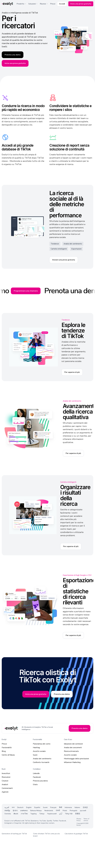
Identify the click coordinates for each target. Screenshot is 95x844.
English (29, 807)
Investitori (6, 773)
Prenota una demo (40, 781)
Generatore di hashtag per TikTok (14, 834)
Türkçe (41, 814)
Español (37, 807)
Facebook (37, 777)
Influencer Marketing (72, 762)
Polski (65, 810)
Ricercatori (6, 777)
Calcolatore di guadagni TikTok (76, 834)
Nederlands (48, 810)
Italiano (77, 807)
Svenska (8, 814)
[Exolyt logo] (7, 4)
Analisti (5, 784)
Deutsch (20, 807)
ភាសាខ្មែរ (7, 810)
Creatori (5, 781)
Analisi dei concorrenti (73, 747)
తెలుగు (16, 814)
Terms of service (86, 819)
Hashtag (36, 747)
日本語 (85, 807)
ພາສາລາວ (24, 810)
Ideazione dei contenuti (73, 744)
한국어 (15, 810)
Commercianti (7, 788)
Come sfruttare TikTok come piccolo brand (46, 835)
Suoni (35, 755)
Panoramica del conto (41, 744)
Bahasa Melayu (36, 810)
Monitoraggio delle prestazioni (76, 758)
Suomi (45, 807)
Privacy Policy (79, 819)
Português (73, 810)
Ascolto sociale (39, 751)
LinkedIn (36, 773)
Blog (4, 751)
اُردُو (60, 814)
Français (53, 807)
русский (83, 810)
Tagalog (33, 814)
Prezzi (52, 4)
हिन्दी (60, 807)
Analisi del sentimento (42, 758)
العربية (7, 807)
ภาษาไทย (24, 814)
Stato (35, 784)
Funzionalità (6, 747)
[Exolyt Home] (11, 728)
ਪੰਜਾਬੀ (58, 810)
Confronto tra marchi (41, 762)
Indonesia (68, 807)
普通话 (77, 814)
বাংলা (13, 807)
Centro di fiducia (8, 755)
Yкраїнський (52, 814)
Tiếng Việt (68, 814)
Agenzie (5, 792)
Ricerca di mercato (71, 751)
